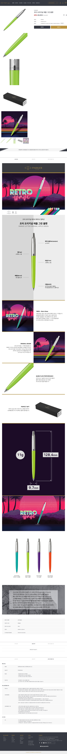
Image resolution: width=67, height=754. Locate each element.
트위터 (42, 743)
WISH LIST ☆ (64, 15)
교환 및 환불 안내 (51, 159)
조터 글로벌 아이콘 (30, 743)
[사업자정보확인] (49, 740)
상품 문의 (33, 159)
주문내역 (4, 740)
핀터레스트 (46, 743)
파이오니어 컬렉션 (30, 742)
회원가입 (4, 738)
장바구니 (65, 2)
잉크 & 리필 (13, 739)
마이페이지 (63, 3)
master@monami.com (51, 738)
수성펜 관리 (21, 739)
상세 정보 (16, 159)
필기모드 (13, 738)
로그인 (60, 3)
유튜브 (44, 743)
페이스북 (40, 743)
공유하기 (66, 15)
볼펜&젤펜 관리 (22, 738)
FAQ (20, 740)
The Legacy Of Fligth (31, 744)
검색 (57, 3)
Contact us (21, 743)
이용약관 (29, 738)
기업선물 (13, 740)
